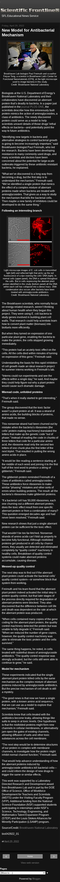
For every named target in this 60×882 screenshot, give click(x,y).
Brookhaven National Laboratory (39, 827)
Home (30, 856)
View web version (30, 862)
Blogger (36, 878)
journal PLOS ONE (32, 106)
